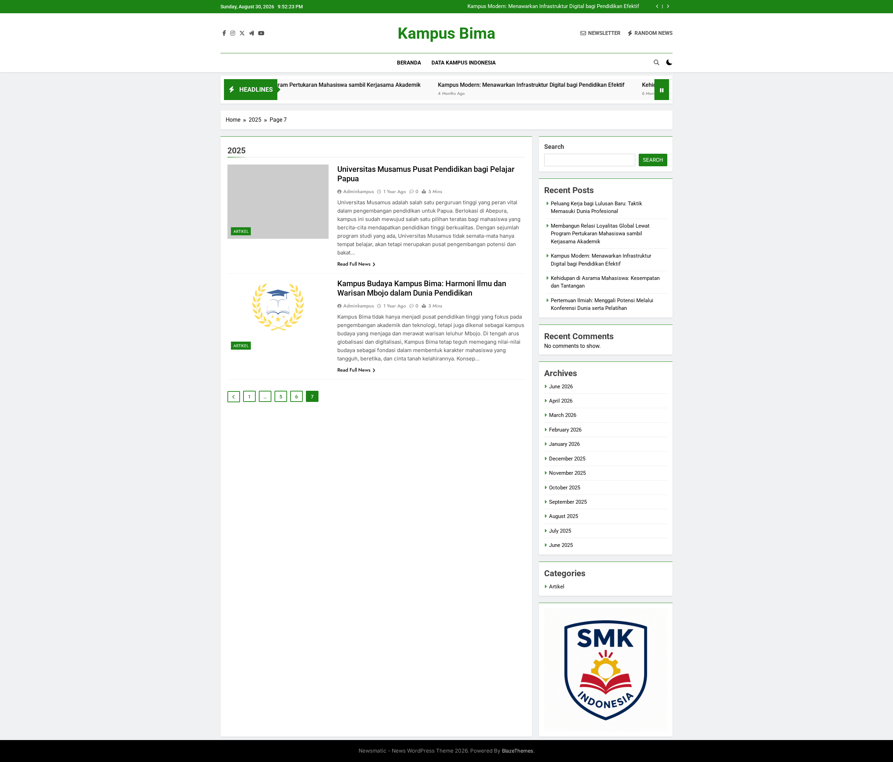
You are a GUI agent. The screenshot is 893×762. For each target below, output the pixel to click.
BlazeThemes (517, 751)
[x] (242, 33)
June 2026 (561, 386)
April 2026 (560, 401)
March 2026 (562, 415)
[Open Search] (656, 62)
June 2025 (561, 545)
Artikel (240, 231)
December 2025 (567, 459)
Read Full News (353, 263)
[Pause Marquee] (661, 89)
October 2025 (564, 488)
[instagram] (232, 33)
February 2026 (565, 430)
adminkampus (358, 191)
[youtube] (261, 33)
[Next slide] (668, 6)
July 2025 (560, 531)
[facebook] (224, 33)
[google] (251, 33)
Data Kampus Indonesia (464, 63)
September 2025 (568, 502)
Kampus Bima (446, 33)
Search (554, 146)
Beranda (409, 63)
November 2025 (567, 473)
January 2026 (564, 444)
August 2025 (563, 516)
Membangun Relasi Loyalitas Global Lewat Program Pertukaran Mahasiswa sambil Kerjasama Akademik (600, 234)
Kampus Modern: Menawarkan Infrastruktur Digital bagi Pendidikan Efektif (553, 6)
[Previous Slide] (657, 6)
